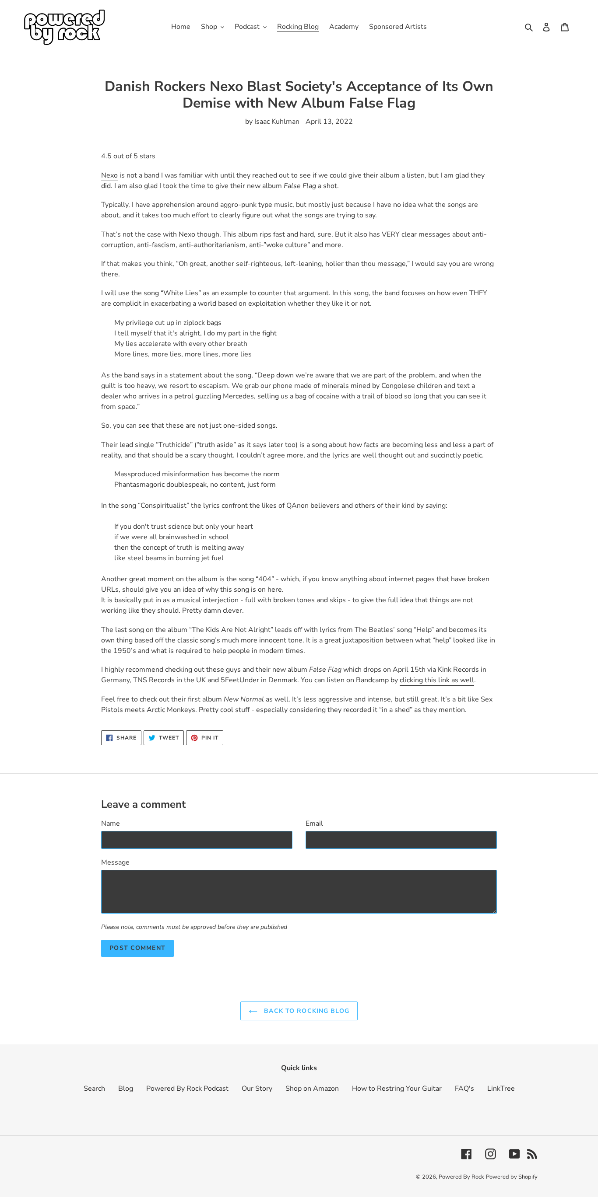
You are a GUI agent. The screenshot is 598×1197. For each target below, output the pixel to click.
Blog (125, 1088)
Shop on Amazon (312, 1088)
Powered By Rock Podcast (187, 1088)
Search (94, 1088)
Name (110, 823)
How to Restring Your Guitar (397, 1088)
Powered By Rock (461, 1177)
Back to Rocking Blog (305, 1011)
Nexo (109, 175)
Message (115, 862)
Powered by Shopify (512, 1177)
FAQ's (464, 1088)
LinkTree (501, 1088)
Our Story (257, 1088)
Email (314, 823)
